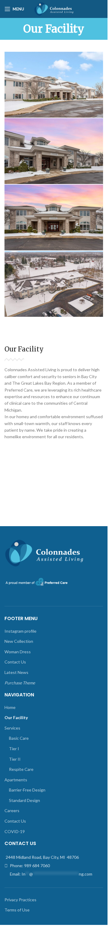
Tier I (14, 748)
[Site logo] (53, 8)
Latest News (16, 672)
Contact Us (15, 661)
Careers (11, 810)
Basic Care (19, 738)
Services (12, 727)
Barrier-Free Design (27, 789)
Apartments (15, 779)
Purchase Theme (19, 682)
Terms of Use (17, 909)
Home (10, 707)
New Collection (18, 641)
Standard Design (24, 800)
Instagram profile (20, 631)
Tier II (15, 759)
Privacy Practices (20, 899)
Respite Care (21, 769)
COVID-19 (14, 831)
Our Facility (16, 717)
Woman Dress (17, 651)
